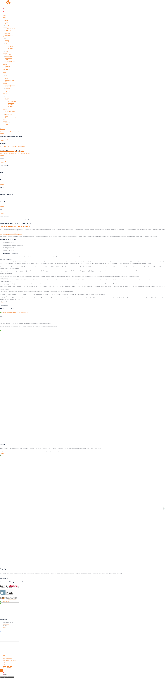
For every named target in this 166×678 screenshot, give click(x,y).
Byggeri (4, 17)
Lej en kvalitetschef (12, 44)
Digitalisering (5, 27)
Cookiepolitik (11, 677)
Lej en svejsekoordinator (10, 54)
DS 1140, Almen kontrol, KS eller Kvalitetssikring (15, 226)
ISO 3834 (7, 40)
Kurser (4, 62)
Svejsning (5, 53)
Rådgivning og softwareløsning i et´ (11, 234)
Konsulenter (7, 66)
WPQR (6, 59)
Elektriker (7, 25)
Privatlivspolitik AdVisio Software (9, 660)
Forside (4, 15)
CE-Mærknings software (10, 28)
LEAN (6, 51)
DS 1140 (7, 41)
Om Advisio (5, 64)
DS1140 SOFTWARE (7, 69)
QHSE (6, 43)
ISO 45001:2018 (11, 48)
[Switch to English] (3, 8)
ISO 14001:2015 (11, 49)
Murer (6, 22)
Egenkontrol (7, 33)
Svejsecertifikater (8, 58)
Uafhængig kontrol (9, 35)
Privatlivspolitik (4, 677)
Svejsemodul (7, 31)
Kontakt (6, 67)
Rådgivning (5, 36)
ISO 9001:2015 (11, 46)
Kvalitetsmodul (8, 30)
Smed (6, 18)
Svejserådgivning (8, 56)
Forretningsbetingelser (7, 658)
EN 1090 (7, 38)
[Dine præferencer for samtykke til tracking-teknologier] (165, 508)
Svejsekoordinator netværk (10, 61)
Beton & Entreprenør (9, 23)
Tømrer (6, 20)
